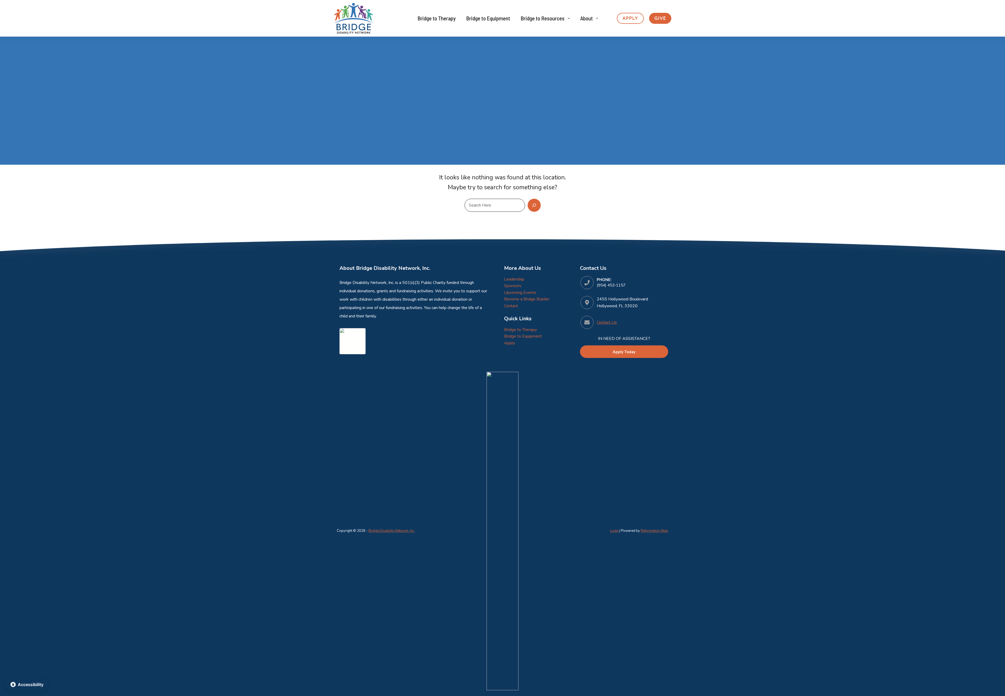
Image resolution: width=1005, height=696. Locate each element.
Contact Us (607, 322)
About (586, 18)
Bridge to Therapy (436, 18)
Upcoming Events (520, 292)
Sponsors (512, 286)
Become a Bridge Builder (526, 299)
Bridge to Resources (543, 18)
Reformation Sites (654, 530)
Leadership (514, 279)
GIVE (660, 18)
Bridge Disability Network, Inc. (391, 530)
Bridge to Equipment (488, 18)
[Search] (534, 205)
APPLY (630, 18)
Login (614, 530)
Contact (511, 306)
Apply (509, 343)
